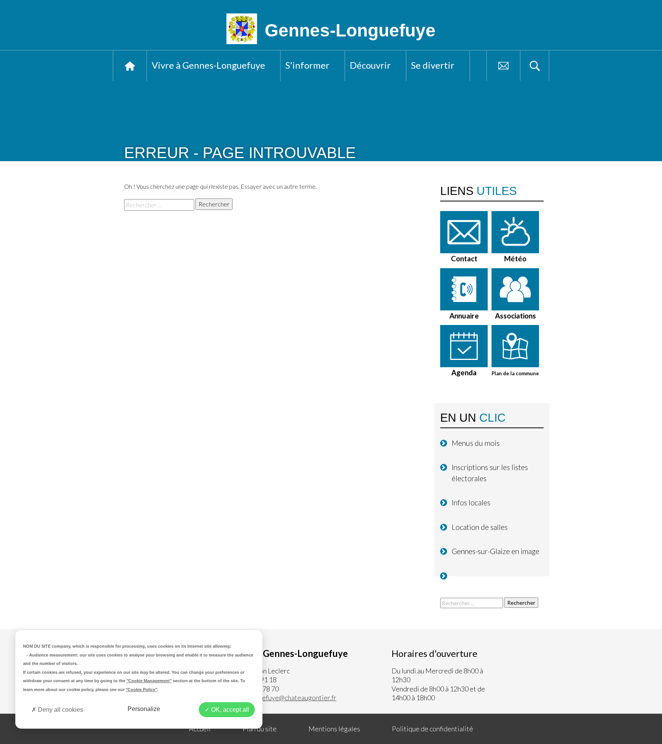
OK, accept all (229, 709)
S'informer (307, 65)
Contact (503, 66)
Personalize (144, 709)
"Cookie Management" (149, 680)
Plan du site (260, 728)
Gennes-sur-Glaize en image (495, 551)
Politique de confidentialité (432, 728)
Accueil (130, 66)
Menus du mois (476, 443)
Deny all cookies (59, 709)
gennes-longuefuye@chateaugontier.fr (279, 697)
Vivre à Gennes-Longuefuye (208, 65)
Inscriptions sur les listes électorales (490, 473)
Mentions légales (334, 728)
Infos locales (471, 502)
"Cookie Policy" (141, 689)
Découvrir (370, 65)
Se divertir (432, 65)
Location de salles (480, 527)
